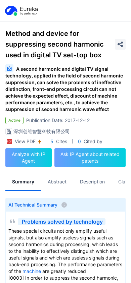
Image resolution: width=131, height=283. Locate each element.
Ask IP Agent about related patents (90, 157)
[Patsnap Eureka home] (21, 11)
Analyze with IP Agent (28, 157)
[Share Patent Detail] (120, 44)
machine (32, 271)
